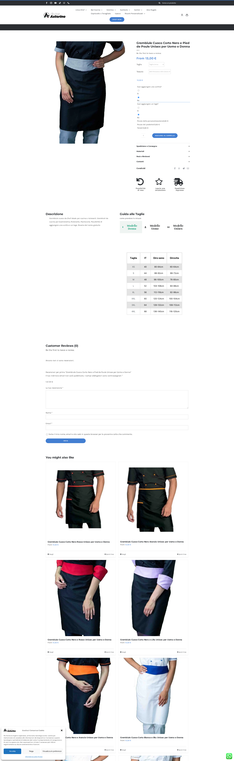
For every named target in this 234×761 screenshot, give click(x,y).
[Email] (188, 168)
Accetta (12, 751)
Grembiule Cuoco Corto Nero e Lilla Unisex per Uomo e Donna (151, 640)
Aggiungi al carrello (165, 135)
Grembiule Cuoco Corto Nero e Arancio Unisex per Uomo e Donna (80, 737)
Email (49, 423)
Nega (31, 751)
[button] (61, 730)
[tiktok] (60, 3)
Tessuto (140, 71)
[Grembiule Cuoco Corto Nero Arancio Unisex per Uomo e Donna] (153, 500)
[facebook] (47, 3)
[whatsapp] (64, 3)
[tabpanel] (154, 285)
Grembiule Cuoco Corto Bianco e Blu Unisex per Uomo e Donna (151, 737)
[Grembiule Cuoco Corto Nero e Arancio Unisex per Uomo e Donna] (81, 696)
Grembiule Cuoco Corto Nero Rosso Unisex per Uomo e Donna (79, 542)
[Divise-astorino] (55, 13)
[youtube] (55, 3)
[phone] (68, 3)
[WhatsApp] (179, 168)
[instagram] (51, 3)
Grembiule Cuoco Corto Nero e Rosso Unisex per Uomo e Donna (79, 640)
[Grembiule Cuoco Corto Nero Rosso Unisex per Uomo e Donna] (81, 500)
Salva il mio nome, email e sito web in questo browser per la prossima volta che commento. (90, 434)
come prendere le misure (130, 218)
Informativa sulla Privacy (34, 756)
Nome (49, 413)
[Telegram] (183, 168)
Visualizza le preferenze (52, 751)
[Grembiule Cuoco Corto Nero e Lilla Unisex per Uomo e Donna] (153, 598)
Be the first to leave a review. (148, 53)
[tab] (131, 227)
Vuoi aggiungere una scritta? (149, 87)
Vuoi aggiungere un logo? (147, 104)
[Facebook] (175, 168)
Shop (84, 27)
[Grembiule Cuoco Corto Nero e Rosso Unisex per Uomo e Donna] (81, 598)
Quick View (110, 554)
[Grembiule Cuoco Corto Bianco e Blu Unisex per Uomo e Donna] (153, 696)
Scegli (51, 554)
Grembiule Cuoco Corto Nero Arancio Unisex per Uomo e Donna (152, 542)
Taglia (139, 64)
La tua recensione (54, 388)
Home (76, 27)
